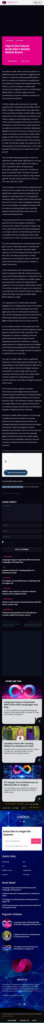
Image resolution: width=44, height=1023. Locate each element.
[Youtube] (24, 821)
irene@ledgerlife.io (17, 995)
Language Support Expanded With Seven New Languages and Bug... (21, 705)
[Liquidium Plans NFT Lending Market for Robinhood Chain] (22, 733)
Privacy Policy (24, 846)
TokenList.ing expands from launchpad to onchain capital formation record (19, 613)
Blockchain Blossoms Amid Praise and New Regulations (33, 625)
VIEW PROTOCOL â (34, 807)
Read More (37, 991)
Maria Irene (13, 61)
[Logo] (9, 2)
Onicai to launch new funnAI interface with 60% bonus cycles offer (21, 603)
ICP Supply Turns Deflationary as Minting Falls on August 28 (26, 948)
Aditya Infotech (8, 1016)
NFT (4, 567)
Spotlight (7, 578)
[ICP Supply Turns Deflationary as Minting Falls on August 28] (22, 772)
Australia (9, 40)
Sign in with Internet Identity (17, 472)
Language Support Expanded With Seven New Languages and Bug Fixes (21, 561)
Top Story (19, 40)
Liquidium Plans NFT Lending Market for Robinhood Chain (18, 571)
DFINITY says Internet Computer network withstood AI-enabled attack (19, 592)
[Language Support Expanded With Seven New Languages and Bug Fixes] (22, 692)
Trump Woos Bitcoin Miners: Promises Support (11, 625)
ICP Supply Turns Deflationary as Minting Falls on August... (21, 783)
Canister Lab (7, 556)
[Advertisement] (22, 653)
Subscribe (36, 841)
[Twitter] (20, 821)
